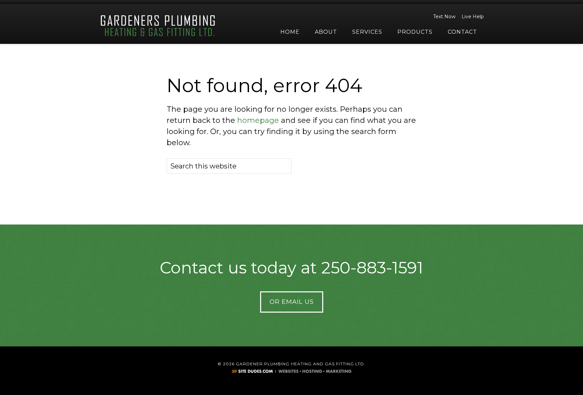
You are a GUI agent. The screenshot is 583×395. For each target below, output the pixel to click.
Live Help (473, 17)
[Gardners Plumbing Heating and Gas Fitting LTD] (158, 26)
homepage (258, 120)
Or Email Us (292, 302)
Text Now (444, 17)
